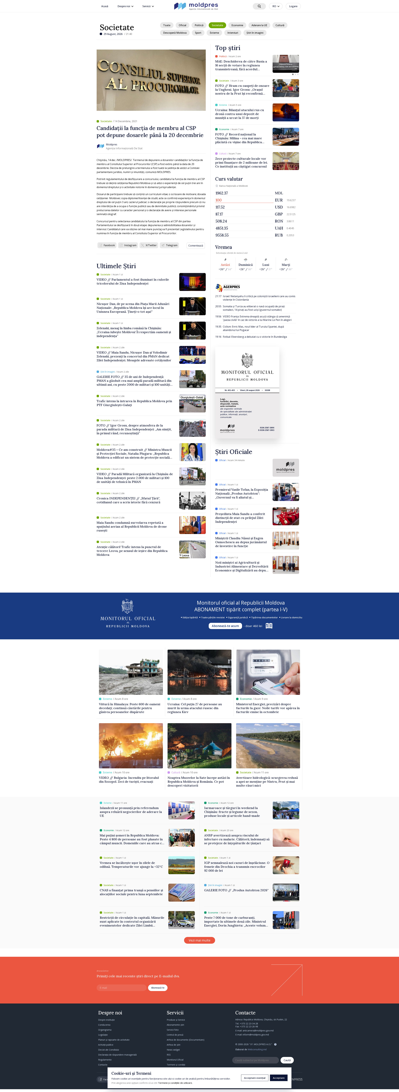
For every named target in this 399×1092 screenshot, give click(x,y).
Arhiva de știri (173, 1044)
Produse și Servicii (176, 1019)
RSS (169, 1054)
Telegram (171, 245)
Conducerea (104, 1024)
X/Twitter (151, 245)
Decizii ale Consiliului (108, 1049)
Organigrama (104, 1029)
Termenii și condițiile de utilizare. (175, 1082)
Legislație (103, 1034)
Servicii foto (173, 1029)
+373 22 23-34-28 (249, 1023)
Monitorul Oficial (175, 1059)
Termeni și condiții (176, 1064)
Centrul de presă (175, 1034)
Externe (214, 32)
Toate (166, 25)
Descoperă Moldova (175, 32)
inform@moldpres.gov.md (256, 1034)
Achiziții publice (105, 1044)
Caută (287, 1060)
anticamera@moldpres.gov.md (258, 1030)
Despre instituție (106, 1019)
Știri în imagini (255, 32)
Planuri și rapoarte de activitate (114, 1039)
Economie (237, 25)
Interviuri (232, 32)
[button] (292, 74)
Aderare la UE (259, 25)
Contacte (102, 1064)
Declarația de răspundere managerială (117, 1054)
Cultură (280, 25)
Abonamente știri (175, 1024)
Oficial (182, 25)
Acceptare (279, 1077)
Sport (198, 32)
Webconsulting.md (257, 1049)
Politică (199, 25)
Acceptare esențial (254, 1077)
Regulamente (105, 1059)
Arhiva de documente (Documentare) (185, 1039)
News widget (173, 1049)
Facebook (109, 245)
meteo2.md (242, 253)
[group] (257, 64)
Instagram (130, 245)
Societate (117, 27)
